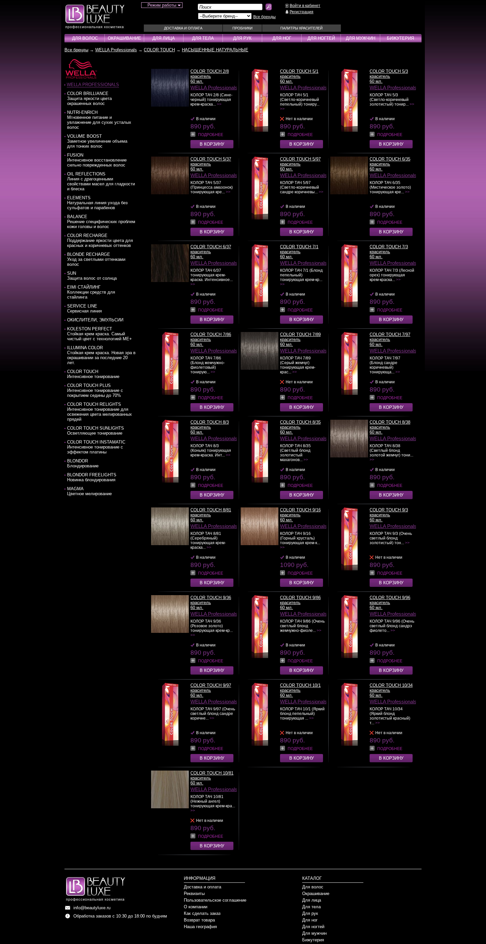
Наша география (200, 926)
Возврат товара (199, 920)
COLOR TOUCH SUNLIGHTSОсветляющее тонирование (95, 431)
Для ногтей (321, 38)
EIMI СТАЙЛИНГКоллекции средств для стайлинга (91, 292)
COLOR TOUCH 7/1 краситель (299, 249)
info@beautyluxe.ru (91, 907)
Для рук (242, 38)
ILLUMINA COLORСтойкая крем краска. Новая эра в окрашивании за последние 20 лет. (101, 355)
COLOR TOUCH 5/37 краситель (210, 161)
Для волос (85, 38)
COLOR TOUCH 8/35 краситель (300, 425)
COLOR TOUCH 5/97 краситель (300, 161)
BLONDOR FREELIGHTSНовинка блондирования (91, 477)
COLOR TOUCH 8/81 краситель (210, 512)
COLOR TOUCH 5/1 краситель (299, 74)
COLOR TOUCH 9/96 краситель (390, 600)
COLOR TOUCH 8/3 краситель (209, 425)
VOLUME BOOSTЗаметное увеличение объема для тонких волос (97, 141)
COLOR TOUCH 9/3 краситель (389, 512)
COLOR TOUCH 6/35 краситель (390, 161)
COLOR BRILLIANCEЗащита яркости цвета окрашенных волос (89, 98)
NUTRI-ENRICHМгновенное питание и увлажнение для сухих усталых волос (99, 120)
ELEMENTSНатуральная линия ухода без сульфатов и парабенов (97, 202)
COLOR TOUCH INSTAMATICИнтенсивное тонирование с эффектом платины (96, 447)
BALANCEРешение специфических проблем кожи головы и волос (101, 221)
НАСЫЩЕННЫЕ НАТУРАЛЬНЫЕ (215, 49)
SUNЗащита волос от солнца (92, 276)
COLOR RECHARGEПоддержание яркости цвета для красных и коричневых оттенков (100, 240)
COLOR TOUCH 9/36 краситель (210, 600)
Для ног (281, 38)
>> (219, 104)
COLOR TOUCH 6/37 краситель (210, 249)
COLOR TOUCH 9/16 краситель (300, 512)
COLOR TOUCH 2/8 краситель (209, 74)
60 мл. (196, 81)
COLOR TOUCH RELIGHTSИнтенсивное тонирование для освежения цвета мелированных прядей (99, 412)
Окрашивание (124, 38)
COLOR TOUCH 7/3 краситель (389, 249)
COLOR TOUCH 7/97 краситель (390, 337)
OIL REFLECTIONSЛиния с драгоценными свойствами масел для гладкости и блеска (101, 181)
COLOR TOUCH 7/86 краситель (210, 337)
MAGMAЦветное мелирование (89, 491)
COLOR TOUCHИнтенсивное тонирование (93, 374)
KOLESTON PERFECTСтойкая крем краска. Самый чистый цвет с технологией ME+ (99, 333)
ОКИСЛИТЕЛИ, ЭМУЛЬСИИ (95, 319)
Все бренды (264, 17)
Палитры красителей (301, 28)
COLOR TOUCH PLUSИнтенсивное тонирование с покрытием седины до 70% (95, 390)
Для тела (203, 38)
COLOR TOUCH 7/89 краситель (300, 337)
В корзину (212, 144)
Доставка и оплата (183, 28)
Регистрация (301, 12)
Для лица (163, 38)
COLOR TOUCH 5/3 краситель (389, 74)
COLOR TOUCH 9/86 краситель (300, 600)
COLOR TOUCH (159, 49)
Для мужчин (360, 38)
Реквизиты (194, 893)
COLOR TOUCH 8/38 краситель (390, 425)
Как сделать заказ (202, 913)
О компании (195, 906)
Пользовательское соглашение (215, 900)
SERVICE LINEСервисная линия (84, 308)
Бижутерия (400, 38)
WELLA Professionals (116, 49)
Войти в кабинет (305, 5)
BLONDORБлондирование (83, 463)
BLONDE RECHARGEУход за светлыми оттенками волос (96, 259)
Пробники (242, 28)
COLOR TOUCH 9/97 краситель (210, 688)
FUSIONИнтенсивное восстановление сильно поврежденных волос (97, 160)
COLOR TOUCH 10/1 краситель (300, 688)
